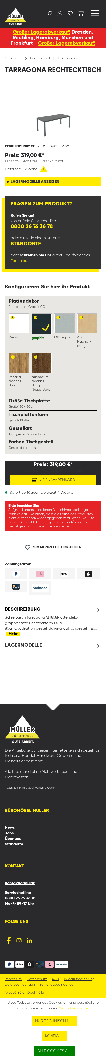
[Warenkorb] (80, 14)
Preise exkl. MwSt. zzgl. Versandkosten (34, 161)
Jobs (9, 833)
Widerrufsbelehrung (79, 979)
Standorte (26, 243)
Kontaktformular (20, 883)
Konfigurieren (56, 1036)
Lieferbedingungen (20, 984)
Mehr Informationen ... (76, 1008)
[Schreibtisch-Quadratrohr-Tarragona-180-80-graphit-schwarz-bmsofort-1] (53, 112)
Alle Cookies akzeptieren (56, 1051)
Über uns (13, 839)
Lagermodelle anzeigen (35, 182)
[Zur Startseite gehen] (16, 16)
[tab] (53, 621)
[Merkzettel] (70, 14)
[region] (53, 112)
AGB (55, 979)
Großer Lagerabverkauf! (41, 32)
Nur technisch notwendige (56, 1021)
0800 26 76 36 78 (32, 226)
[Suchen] (49, 14)
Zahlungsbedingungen (57, 984)
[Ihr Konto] (60, 14)
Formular (18, 261)
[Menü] (95, 15)
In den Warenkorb (56, 480)
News (10, 828)
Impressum (13, 979)
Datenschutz (37, 979)
